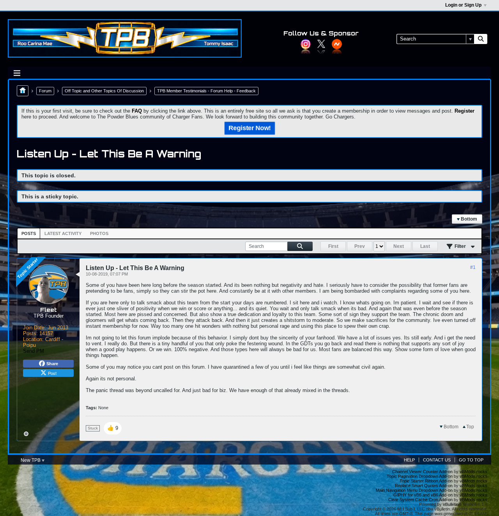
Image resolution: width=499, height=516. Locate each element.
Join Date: (34, 327)
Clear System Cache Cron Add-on (420, 499)
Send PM (33, 351)
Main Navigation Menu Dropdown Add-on (414, 490)
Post (52, 373)
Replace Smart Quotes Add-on (424, 485)
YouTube (337, 44)
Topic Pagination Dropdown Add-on (420, 476)
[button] (113, 428)
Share (52, 363)
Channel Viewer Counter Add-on (422, 471)
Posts (28, 233)
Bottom (468, 219)
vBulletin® (452, 504)
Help (409, 460)
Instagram (306, 44)
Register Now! (249, 128)
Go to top (471, 460)
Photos (99, 233)
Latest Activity (62, 233)
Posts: (30, 333)
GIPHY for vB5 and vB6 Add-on (423, 495)
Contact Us (437, 460)
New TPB (31, 460)
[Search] (480, 39)
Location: (33, 339)
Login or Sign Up (463, 5)
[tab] (28, 233)
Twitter (321, 44)
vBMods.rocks (473, 471)
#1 (473, 267)
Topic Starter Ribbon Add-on (426, 481)
